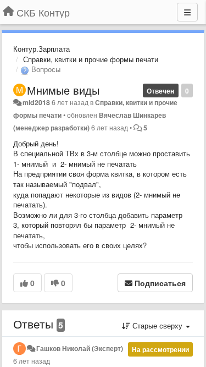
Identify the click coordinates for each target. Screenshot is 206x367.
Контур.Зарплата (41, 48)
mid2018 (36, 102)
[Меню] (187, 12)
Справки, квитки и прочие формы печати (90, 59)
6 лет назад (31, 361)
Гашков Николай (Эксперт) (79, 348)
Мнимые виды (63, 90)
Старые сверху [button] (157, 325)
